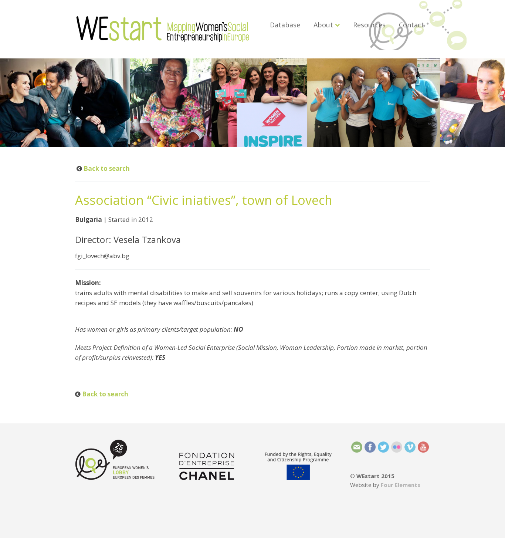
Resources (369, 24)
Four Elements (400, 484)
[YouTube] (423, 450)
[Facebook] (370, 450)
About (323, 24)
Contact (411, 24)
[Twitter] (383, 450)
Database (285, 24)
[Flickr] (396, 450)
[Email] (356, 450)
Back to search (106, 168)
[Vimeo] (410, 450)
